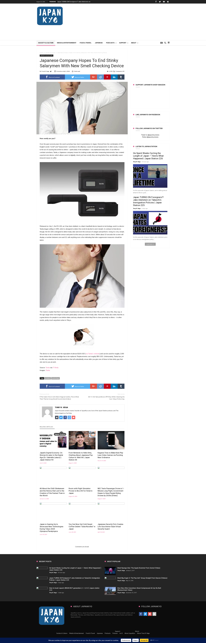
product (47, 378)
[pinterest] (107, 77)
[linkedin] (114, 77)
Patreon (115, 633)
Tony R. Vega (45, 71)
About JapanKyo (130, 633)
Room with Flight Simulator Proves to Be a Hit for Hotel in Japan (80, 490)
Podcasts (108, 633)
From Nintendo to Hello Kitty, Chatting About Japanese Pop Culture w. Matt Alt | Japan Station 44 (81, 456)
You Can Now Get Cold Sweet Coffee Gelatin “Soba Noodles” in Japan (82, 526)
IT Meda (55, 367)
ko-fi (121, 633)
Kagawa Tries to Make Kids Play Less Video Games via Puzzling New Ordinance (110, 455)
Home (41, 52)
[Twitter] (160, 2)
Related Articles (46, 427)
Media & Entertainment (76, 633)
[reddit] (100, 77)
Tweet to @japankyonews (150, 135)
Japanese (100, 633)
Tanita (48, 367)
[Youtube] (164, 2)
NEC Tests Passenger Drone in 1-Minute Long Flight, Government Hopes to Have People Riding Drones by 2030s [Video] (111, 492)
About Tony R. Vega (143, 633)
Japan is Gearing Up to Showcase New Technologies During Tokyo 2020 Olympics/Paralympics (51, 527)
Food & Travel (90, 633)
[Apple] (168, 2)
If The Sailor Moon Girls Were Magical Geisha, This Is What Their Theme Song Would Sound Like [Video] (59, 396)
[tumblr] (121, 77)
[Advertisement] (130, 23)
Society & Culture (50, 52)
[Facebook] (156, 2)
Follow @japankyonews (150, 137)
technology (55, 378)
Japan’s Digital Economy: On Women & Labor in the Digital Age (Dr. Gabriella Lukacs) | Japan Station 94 (51, 456)
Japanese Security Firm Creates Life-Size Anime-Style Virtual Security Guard (110, 526)
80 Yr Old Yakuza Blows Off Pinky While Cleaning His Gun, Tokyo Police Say (106, 396)
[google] (93, 77)
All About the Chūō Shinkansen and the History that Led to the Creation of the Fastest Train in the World (52, 492)
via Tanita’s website (92, 354)
